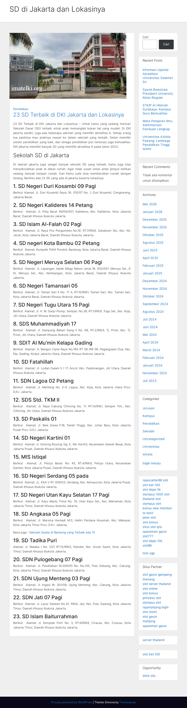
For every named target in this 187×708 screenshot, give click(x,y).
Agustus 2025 (153, 242)
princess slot (152, 598)
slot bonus (150, 522)
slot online (150, 588)
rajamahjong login (156, 607)
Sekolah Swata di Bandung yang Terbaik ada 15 (62, 532)
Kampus (149, 416)
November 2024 (155, 288)
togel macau (152, 463)
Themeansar (127, 702)
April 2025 (150, 258)
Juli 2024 (150, 319)
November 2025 (155, 227)
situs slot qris (152, 527)
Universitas (151, 446)
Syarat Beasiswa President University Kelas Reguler (158, 93)
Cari (145, 37)
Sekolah (148, 431)
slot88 (147, 545)
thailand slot (152, 499)
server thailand (154, 640)
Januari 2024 (152, 365)
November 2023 (155, 373)
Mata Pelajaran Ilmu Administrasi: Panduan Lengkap (157, 125)
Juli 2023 (150, 381)
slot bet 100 (151, 485)
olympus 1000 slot (156, 494)
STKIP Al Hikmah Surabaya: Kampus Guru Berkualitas (157, 109)
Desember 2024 (155, 281)
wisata (147, 454)
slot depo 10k (152, 541)
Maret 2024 (151, 350)
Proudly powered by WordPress (72, 702)
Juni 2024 (150, 327)
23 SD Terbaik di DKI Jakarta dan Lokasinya (68, 114)
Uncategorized (154, 439)
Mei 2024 (150, 335)
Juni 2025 (150, 250)
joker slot (149, 517)
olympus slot (152, 503)
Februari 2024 (153, 358)
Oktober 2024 (153, 296)
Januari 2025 (152, 273)
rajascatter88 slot (155, 480)
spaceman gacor (155, 531)
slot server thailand (157, 584)
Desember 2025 (155, 219)
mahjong (149, 621)
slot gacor (150, 616)
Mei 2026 (150, 204)
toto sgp (149, 553)
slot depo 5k (152, 489)
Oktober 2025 (153, 235)
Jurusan (148, 408)
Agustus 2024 (153, 312)
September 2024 (155, 304)
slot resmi (150, 612)
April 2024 (150, 342)
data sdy (149, 675)
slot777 (148, 536)
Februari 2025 (153, 265)
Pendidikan (20, 109)
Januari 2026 (152, 212)
